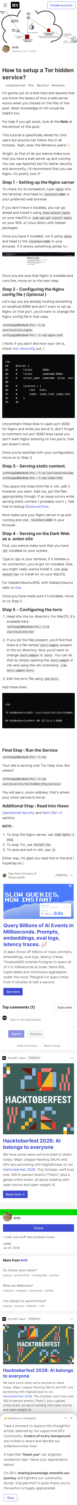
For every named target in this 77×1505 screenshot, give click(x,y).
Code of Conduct (27, 1045)
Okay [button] (10, 1498)
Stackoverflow (36, 506)
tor (31, 85)
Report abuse (52, 1045)
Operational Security (18, 813)
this (18, 588)
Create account (61, 5)
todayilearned (14, 85)
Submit (16, 1034)
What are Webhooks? (27, 1288)
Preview (35, 1034)
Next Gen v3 (52, 813)
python (43, 85)
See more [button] (13, 992)
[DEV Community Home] (15, 5)
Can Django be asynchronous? (24, 1303)
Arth (15, 47)
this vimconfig (24, 348)
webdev (58, 85)
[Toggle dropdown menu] (71, 875)
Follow (38, 1228)
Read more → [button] (15, 1194)
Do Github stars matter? (30, 1272)
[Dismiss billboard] (71, 1418)
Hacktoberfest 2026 (19, 1170)
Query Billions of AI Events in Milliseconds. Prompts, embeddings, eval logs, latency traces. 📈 (38, 934)
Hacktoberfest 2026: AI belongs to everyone (32, 1144)
